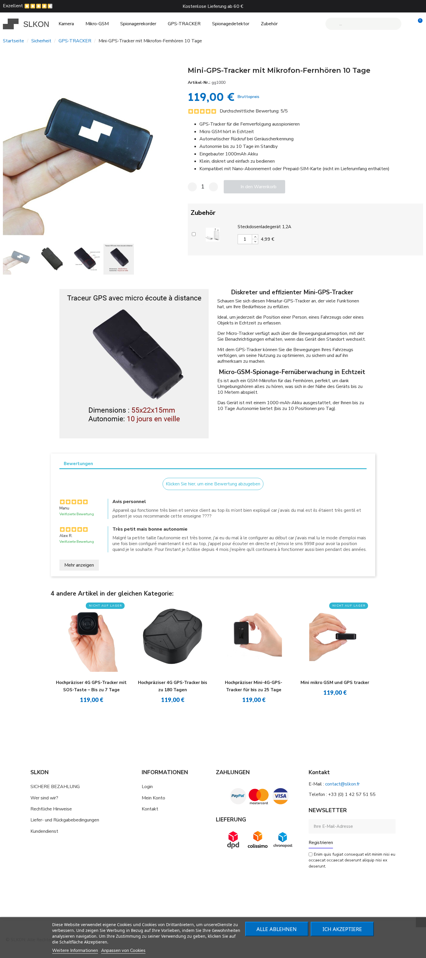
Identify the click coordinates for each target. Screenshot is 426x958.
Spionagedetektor (230, 24)
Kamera (66, 24)
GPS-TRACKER (184, 24)
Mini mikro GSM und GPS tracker (335, 682)
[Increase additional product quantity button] (255, 236)
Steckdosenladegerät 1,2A (264, 227)
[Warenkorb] (417, 24)
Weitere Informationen (75, 950)
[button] (8, 146)
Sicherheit (41, 41)
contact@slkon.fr (342, 784)
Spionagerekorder (138, 24)
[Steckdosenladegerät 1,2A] (213, 234)
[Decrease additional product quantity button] (255, 241)
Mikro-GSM (97, 24)
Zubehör (269, 24)
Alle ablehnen (276, 929)
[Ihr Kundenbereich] (408, 24)
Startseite (13, 41)
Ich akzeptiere (342, 929)
